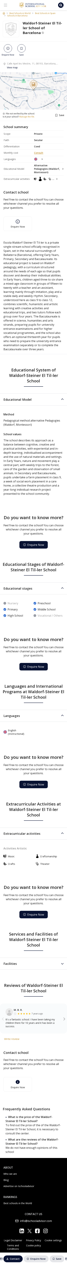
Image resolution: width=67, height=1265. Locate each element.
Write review (11, 1039)
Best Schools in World (20, 13)
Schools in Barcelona (17, 16)
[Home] (4, 13)
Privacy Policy (33, 1240)
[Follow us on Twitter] (29, 1231)
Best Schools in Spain (45, 13)
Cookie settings (53, 1240)
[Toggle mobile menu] (5, 5)
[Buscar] (61, 5)
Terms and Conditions (13, 1247)
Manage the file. (27, 116)
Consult (38, 152)
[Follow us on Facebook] (37, 1231)
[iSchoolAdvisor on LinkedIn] (21, 1231)
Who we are (10, 1173)
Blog (6, 1180)
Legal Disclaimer (13, 1240)
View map (12, 67)
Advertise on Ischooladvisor (18, 1186)
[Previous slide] (3, 1019)
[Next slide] (64, 1019)
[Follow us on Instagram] (45, 1231)
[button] (33, 399)
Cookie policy (33, 1245)
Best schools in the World (17, 1203)
